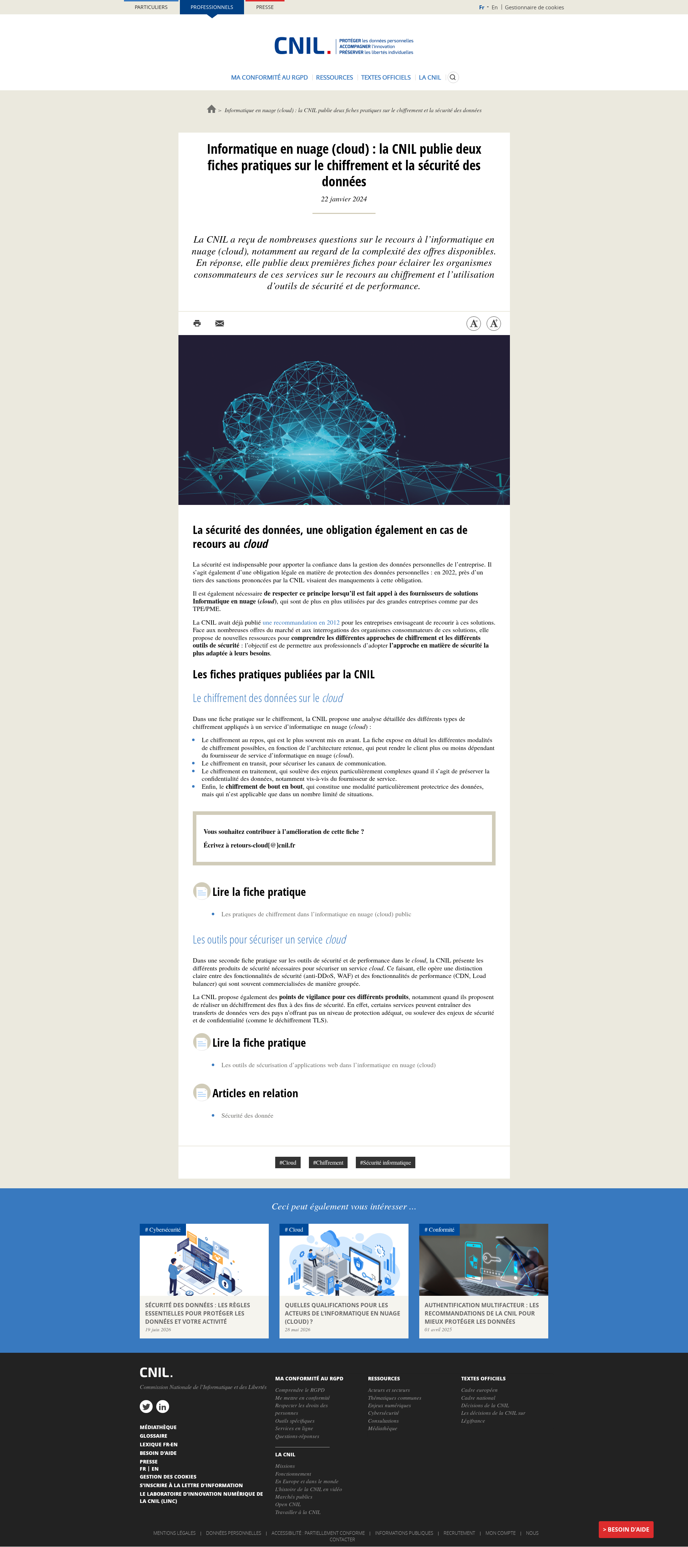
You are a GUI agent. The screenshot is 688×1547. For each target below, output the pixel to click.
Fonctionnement (293, 1473)
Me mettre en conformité (302, 1397)
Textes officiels (386, 77)
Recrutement (459, 1533)
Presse (265, 7)
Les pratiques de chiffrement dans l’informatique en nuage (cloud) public (316, 913)
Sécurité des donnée (247, 1115)
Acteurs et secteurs (389, 1389)
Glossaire (153, 1435)
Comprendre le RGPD (300, 1389)
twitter (146, 1406)
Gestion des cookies (168, 1476)
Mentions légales (174, 1533)
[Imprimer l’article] (197, 323)
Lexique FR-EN (159, 1444)
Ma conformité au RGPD (269, 77)
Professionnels (212, 7)
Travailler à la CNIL (297, 1511)
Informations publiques (404, 1533)
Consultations (383, 1420)
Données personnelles (233, 1533)
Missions (285, 1465)
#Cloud (288, 1162)
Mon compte (501, 1533)
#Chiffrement (328, 1162)
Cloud (296, 1229)
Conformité (441, 1229)
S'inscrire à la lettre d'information (191, 1485)
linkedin (162, 1406)
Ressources (334, 77)
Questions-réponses (297, 1435)
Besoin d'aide (628, 1529)
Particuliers (151, 7)
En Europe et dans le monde (307, 1481)
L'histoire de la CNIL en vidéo (308, 1489)
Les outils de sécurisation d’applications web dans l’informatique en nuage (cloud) (328, 1064)
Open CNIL (288, 1504)
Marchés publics (293, 1496)
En (495, 7)
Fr (481, 7)
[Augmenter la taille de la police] (494, 323)
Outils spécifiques (295, 1420)
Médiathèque (382, 1428)
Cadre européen (479, 1389)
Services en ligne (294, 1428)
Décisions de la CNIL (485, 1405)
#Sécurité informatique (385, 1162)
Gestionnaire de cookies (534, 7)
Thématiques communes (394, 1397)
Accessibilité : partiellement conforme (318, 1533)
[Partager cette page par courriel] (219, 323)
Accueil (211, 109)
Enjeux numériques (389, 1405)
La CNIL (430, 77)
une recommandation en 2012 (301, 622)
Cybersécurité (165, 1229)
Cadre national (478, 1397)
